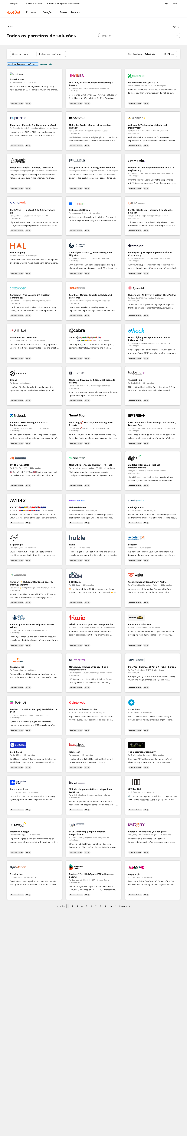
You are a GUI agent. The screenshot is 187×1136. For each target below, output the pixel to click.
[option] (20, 54)
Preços (63, 12)
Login (166, 4)
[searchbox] (139, 35)
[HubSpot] (13, 12)
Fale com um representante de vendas (64, 4)
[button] (176, 27)
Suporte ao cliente (35, 4)
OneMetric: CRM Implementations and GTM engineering (151, 169)
